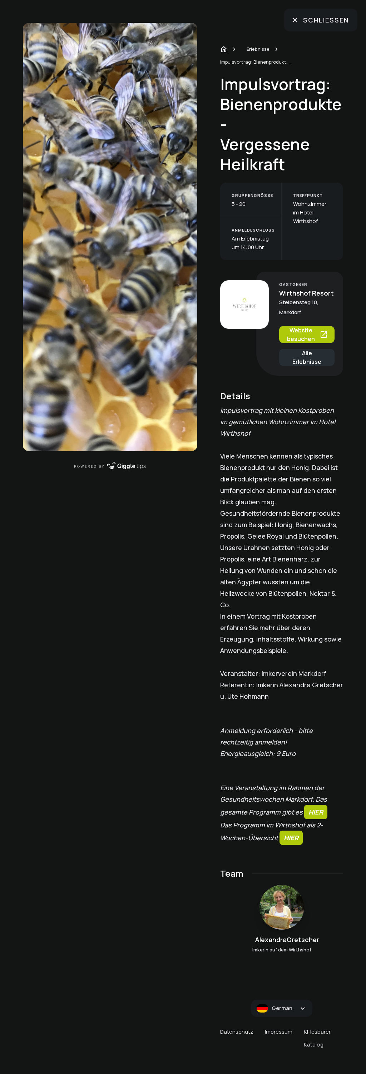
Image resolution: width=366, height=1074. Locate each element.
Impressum (278, 1031)
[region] (110, 237)
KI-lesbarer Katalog (317, 1038)
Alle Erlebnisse (306, 357)
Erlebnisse (258, 49)
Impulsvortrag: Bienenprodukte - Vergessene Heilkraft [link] (256, 62)
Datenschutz (236, 1031)
